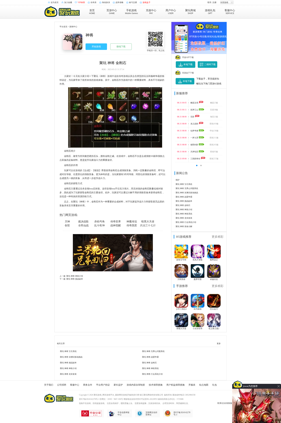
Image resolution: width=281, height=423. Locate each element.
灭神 (67, 221)
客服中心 (74, 385)
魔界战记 (214, 260)
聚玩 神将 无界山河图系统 (187, 188)
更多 (219, 343)
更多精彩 (217, 236)
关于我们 (48, 385)
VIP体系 (81, 2)
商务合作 (87, 385)
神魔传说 (132, 221)
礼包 (214, 385)
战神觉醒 (115, 225)
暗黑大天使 (147, 221)
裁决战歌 (83, 221)
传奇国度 (132, 225)
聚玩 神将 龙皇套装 (184, 218)
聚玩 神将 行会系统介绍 (186, 222)
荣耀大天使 (181, 328)
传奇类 (93, 2)
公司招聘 (61, 385)
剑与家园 (197, 309)
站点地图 (203, 385)
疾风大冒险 (197, 260)
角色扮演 (106, 2)
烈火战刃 (214, 309)
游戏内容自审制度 (136, 385)
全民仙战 (83, 225)
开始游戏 (96, 46)
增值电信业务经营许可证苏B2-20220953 (140, 399)
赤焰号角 (99, 221)
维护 (178, 180)
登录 (209, 2)
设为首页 (55, 2)
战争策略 (119, 2)
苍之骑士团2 (213, 328)
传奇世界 (115, 221)
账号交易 (133, 2)
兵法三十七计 (148, 225)
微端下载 (121, 46)
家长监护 (118, 385)
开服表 (191, 385)
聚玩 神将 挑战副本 (74, 279)
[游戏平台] (62, 11)
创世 (67, 225)
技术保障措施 (155, 385)
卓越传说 (214, 279)
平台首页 (63, 27)
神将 (89, 35)
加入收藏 (68, 2)
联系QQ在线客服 (224, 403)
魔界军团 (197, 279)
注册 (214, 2)
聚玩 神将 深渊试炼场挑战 (187, 193)
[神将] (72, 42)
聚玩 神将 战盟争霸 (184, 197)
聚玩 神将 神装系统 (184, 214)
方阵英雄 (181, 279)
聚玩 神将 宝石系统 (184, 184)
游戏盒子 (146, 2)
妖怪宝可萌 (181, 260)
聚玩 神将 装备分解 (184, 226)
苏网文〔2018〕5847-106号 (111, 399)
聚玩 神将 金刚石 (183, 205)
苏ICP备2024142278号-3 (89, 399)
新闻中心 (73, 27)
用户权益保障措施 (175, 385)
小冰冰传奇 (197, 328)
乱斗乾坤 (99, 225)
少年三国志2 (181, 309)
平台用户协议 (103, 385)
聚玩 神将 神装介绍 (74, 276)
